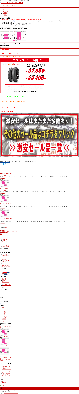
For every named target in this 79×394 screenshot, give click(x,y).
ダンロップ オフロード (5, 260)
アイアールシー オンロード (6, 264)
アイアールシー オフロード (6, 265)
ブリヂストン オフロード (5, 255)
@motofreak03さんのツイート (4, 47)
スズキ (5, 313)
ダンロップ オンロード (5, 259)
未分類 (3, 321)
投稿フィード (4, 382)
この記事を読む (2, 178)
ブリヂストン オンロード (5, 254)
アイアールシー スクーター (6, 266)
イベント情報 (4, 319)
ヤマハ (5, 312)
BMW (4, 314)
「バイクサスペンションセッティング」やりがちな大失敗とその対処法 (6, 370)
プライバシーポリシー (5, 388)
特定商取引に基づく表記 (5, 282)
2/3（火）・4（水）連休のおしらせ (5, 203)
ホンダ (5, 311)
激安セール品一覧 (4, 279)
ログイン (3, 381)
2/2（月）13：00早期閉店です (4, 188)
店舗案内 (3, 280)
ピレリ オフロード (4, 240)
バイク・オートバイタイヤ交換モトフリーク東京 (11, 393)
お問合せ (3, 281)
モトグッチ (3, 307)
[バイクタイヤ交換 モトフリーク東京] (11, 3)
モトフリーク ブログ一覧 (4, 232)
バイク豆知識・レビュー (8, 220)
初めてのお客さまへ (5, 278)
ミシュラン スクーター (5, 246)
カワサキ (5, 310)
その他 (5, 317)
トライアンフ (6, 316)
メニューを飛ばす (3, 9)
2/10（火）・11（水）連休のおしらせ (6, 173)
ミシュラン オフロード (5, 245)
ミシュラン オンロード (5, 244)
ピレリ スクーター (4, 241)
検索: (1, 233)
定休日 (5, 175)
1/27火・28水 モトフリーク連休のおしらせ (7, 225)
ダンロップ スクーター (5, 261)
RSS (1, 171)
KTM (4, 315)
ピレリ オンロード (4, 239)
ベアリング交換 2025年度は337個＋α (6, 218)
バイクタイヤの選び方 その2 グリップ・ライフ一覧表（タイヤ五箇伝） (6, 367)
